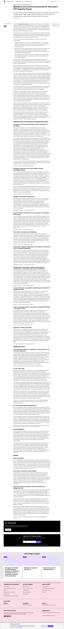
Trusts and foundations (27, 592)
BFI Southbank (25, 603)
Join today (8, 529)
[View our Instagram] (7, 616)
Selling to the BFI (6, 593)
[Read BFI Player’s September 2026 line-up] (32, 567)
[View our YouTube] (10, 616)
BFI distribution (6, 586)
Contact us (44, 592)
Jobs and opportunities (46, 590)
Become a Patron (26, 586)
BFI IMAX (44, 603)
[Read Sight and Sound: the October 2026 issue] (51, 567)
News (30, 4)
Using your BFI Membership (27, 588)
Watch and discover (10, 1)
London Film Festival (24, 4)
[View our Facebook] (6, 616)
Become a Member (53, 1)
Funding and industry (28, 1)
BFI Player (6, 603)
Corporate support (26, 590)
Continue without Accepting (60, 623)
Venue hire (5, 590)
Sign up (38, 541)
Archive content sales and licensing (10, 588)
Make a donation (26, 593)
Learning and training (19, 1)
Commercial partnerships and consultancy (11, 595)
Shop (59, 1)
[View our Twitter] (4, 616)
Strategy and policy (45, 586)
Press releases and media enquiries (48, 588)
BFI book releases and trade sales (9, 592)
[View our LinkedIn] (9, 616)
